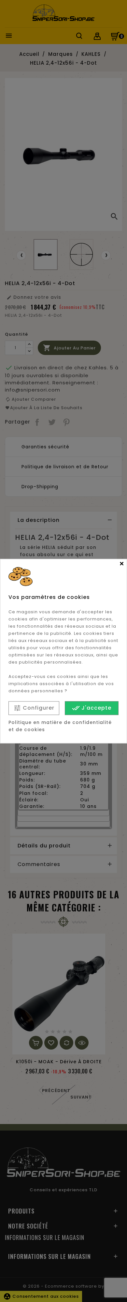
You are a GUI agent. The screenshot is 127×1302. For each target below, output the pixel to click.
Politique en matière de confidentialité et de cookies (60, 726)
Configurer (33, 708)
